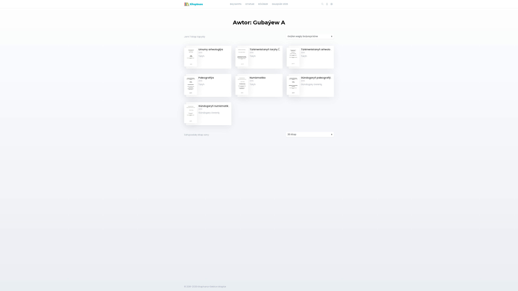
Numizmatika (257, 77)
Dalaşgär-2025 (280, 4)
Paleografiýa (206, 77)
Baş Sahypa (235, 4)
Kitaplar (250, 4)
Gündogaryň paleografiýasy (318, 77)
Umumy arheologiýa (210, 49)
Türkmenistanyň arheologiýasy (319, 49)
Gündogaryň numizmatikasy (215, 106)
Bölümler (263, 4)
